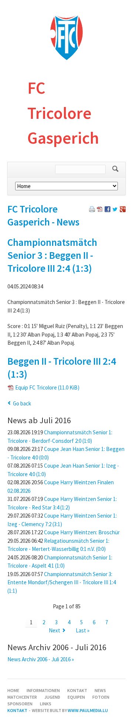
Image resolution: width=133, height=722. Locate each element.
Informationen (43, 690)
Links (45, 703)
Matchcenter (22, 697)
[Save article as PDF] (100, 210)
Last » (82, 630)
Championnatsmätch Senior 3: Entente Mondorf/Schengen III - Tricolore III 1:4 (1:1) (61, 582)
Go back (22, 403)
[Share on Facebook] (107, 210)
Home (13, 690)
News (100, 690)
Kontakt (77, 690)
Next (54, 630)
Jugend (52, 697)
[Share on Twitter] (115, 210)
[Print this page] (92, 210)
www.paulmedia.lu (88, 710)
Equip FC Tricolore (47, 387)
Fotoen (100, 697)
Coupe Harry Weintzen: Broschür (82, 532)
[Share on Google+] (123, 210)
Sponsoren (20, 703)
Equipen (76, 697)
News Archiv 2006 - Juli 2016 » (40, 659)
